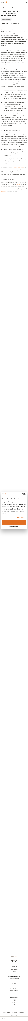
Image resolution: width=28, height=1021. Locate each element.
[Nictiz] (4, 2)
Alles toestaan (14, 522)
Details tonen (20, 517)
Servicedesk (3, 191)
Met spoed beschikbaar (18, 167)
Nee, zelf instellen (13, 526)
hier (11, 184)
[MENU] (26, 2)
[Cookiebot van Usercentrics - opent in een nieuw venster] (20, 494)
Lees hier (18, 184)
